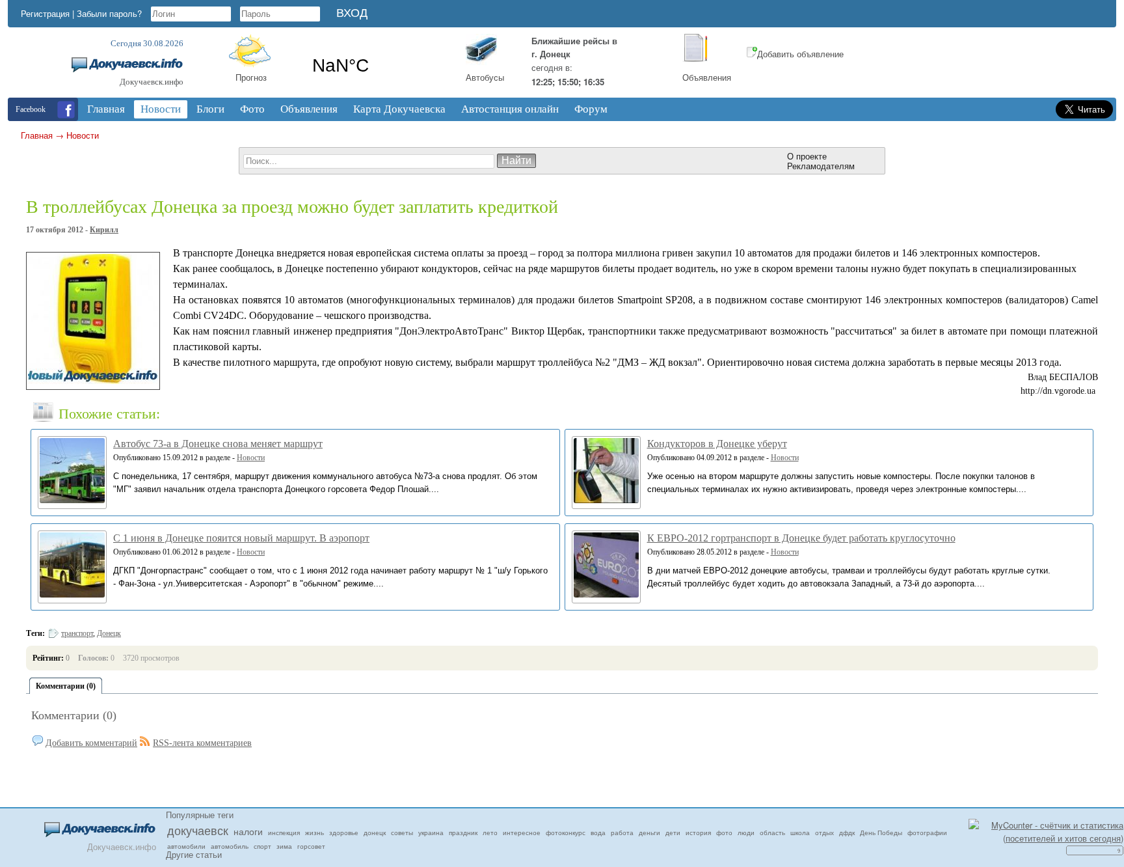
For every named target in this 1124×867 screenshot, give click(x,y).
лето (490, 832)
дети (672, 832)
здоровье (343, 832)
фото (724, 832)
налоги (248, 831)
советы (402, 832)
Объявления (706, 77)
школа (800, 832)
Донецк (109, 633)
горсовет (311, 846)
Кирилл (104, 229)
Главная (37, 135)
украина (431, 832)
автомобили (186, 846)
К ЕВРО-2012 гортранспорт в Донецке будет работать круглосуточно (801, 538)
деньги (649, 832)
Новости (82, 135)
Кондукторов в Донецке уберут (717, 443)
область (772, 832)
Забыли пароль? (109, 13)
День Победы (881, 832)
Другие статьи (194, 854)
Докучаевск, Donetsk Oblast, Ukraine (378, 66)
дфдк (847, 832)
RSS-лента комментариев (202, 743)
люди (746, 832)
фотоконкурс (565, 832)
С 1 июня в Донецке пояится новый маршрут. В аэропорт (241, 538)
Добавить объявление (800, 54)
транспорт (77, 633)
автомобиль (229, 846)
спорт (262, 846)
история (698, 832)
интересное (522, 832)
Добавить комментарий (91, 743)
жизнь (314, 832)
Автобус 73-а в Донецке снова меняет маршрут (218, 443)
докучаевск (197, 829)
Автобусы (485, 77)
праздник (463, 832)
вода (598, 832)
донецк (375, 832)
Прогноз (251, 77)
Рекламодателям (821, 165)
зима (284, 846)
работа (622, 832)
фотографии (927, 832)
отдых (824, 832)
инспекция (284, 832)
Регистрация (45, 13)
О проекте (807, 156)
